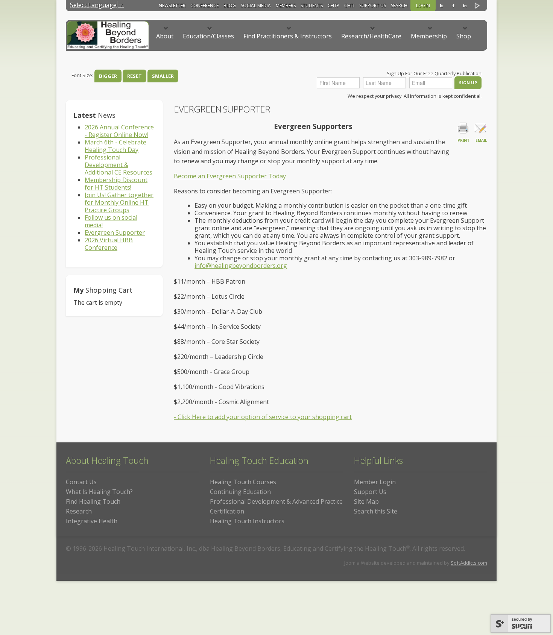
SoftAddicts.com (469, 562)
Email (481, 140)
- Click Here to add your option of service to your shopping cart (263, 417)
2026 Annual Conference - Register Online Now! (119, 131)
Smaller (163, 76)
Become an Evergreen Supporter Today (230, 176)
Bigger (108, 76)
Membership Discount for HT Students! (116, 183)
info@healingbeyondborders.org (240, 265)
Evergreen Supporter (115, 232)
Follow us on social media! (111, 221)
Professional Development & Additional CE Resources (118, 164)
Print (463, 140)
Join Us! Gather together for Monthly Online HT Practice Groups (119, 202)
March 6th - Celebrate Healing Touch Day (115, 146)
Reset (134, 76)
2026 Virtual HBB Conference (109, 244)
